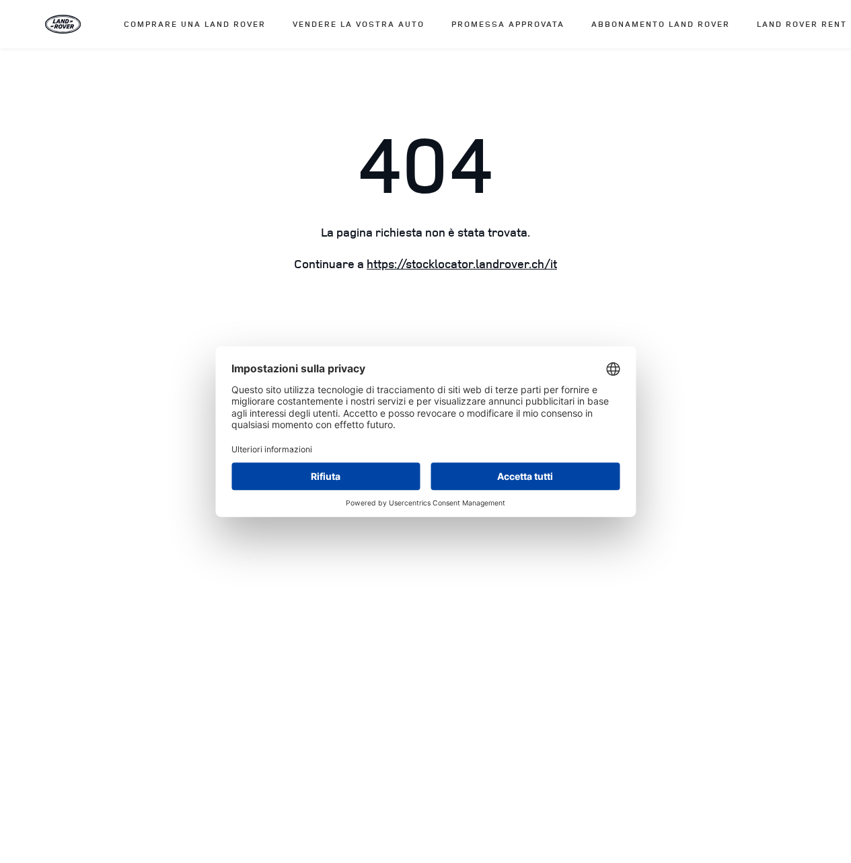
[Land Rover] (63, 24)
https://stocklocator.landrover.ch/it (462, 264)
